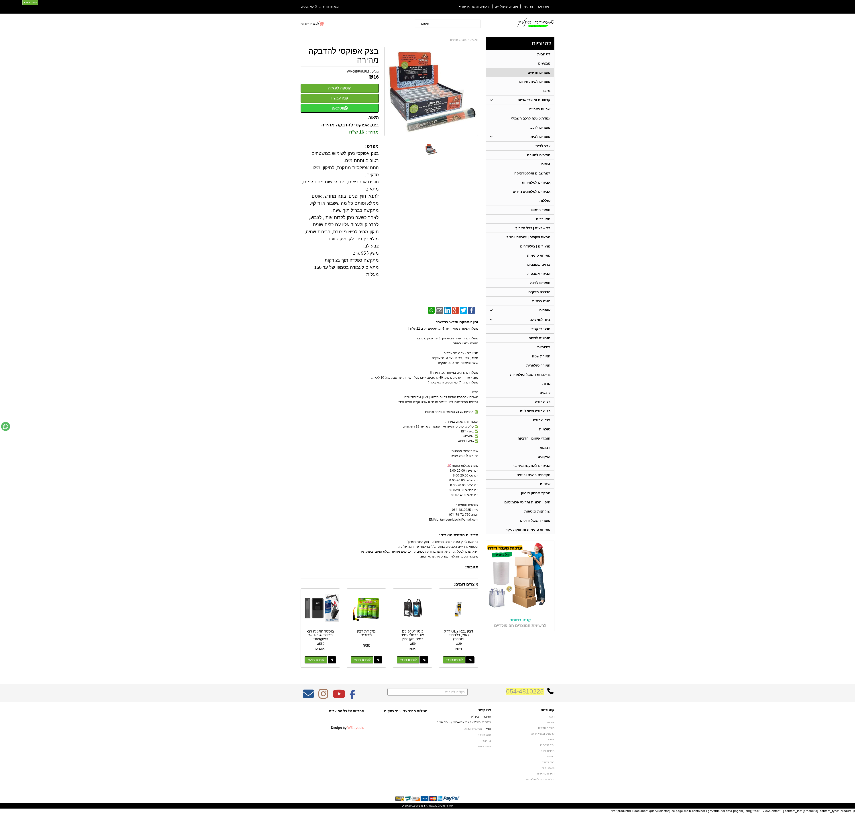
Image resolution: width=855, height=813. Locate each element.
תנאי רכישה (484, 734)
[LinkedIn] (447, 310)
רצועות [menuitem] (545, 447)
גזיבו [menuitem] (546, 91)
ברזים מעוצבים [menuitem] (538, 264)
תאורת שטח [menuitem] (541, 356)
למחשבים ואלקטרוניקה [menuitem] (532, 173)
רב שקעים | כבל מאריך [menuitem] (532, 228)
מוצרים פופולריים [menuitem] (506, 6)
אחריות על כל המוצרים (346, 711)
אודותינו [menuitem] (543, 6)
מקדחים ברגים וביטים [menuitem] (533, 475)
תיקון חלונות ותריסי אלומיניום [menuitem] (527, 502)
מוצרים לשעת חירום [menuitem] (534, 81)
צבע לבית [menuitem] (542, 146)
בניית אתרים (408, 805)
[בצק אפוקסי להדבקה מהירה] (431, 149)
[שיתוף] (470, 659)
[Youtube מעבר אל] (339, 697)
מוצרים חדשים (458, 39)
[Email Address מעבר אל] (308, 697)
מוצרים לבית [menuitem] (540, 136)
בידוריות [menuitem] (543, 347)
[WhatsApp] (431, 310)
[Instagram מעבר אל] (323, 697)
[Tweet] (463, 310)
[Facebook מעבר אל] (353, 697)
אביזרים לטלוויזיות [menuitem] (536, 182)
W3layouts (355, 728)
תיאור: (373, 117)
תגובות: (471, 567)
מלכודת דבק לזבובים (366, 633)
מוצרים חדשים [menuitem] (539, 72)
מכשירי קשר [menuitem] (540, 329)
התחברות (31, 2)
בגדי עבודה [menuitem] (541, 420)
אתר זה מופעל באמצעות (427, 805)
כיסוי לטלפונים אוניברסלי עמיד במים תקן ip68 (412, 635)
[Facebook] (471, 310)
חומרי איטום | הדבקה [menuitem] (534, 438)
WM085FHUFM (358, 71)
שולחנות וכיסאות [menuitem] (537, 511)
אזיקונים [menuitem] (544, 456)
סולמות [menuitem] (544, 429)
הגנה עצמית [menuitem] (541, 301)
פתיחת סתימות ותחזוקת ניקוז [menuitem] (527, 529)
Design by (347, 728)
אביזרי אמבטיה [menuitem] (538, 274)
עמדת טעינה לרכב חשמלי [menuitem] (530, 118)
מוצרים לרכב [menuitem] (540, 127)
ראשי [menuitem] (551, 716)
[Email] (439, 310)
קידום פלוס (421, 805)
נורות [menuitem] (546, 383)
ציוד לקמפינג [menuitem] (540, 319)
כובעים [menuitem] (545, 393)
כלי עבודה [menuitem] (542, 402)
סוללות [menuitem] (544, 201)
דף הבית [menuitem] (543, 54)
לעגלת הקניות (310, 24)
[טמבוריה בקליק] (535, 22)
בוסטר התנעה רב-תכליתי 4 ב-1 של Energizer (320, 635)
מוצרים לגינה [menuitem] (540, 283)
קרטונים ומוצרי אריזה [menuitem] (475, 6)
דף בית (474, 39)
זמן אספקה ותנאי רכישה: (457, 322)
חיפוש (425, 23)
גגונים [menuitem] (545, 164)
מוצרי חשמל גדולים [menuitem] (535, 520)
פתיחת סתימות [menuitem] (538, 255)
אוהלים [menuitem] (544, 310)
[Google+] (455, 310)
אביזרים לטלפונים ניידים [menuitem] (531, 191)
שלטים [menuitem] (545, 484)
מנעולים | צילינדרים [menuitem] (535, 246)
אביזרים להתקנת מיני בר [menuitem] (531, 466)
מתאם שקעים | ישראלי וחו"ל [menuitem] (528, 237)
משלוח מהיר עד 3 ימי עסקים (320, 6)
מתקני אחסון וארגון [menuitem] (535, 493)
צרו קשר (484, 710)
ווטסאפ (338, 108)
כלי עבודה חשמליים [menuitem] (535, 411)
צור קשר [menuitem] (528, 6)
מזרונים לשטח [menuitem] (539, 338)
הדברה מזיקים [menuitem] (539, 292)
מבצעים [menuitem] (544, 63)
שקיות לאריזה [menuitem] (539, 109)
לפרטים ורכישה (454, 659)
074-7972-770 (473, 729)
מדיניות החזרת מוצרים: (458, 535)
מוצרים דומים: (466, 584)
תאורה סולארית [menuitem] (538, 365)
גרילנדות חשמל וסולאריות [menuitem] (530, 374)
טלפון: (487, 729)
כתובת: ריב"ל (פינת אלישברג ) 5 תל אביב (464, 722)
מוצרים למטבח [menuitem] (538, 155)
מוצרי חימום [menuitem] (540, 210)
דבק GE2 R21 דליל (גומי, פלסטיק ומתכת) (458, 635)
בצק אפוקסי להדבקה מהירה (343, 55)
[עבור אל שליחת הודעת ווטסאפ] (5, 426)
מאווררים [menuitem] (543, 219)
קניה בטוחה (520, 620)
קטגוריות (541, 43)
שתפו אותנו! (484, 746)
